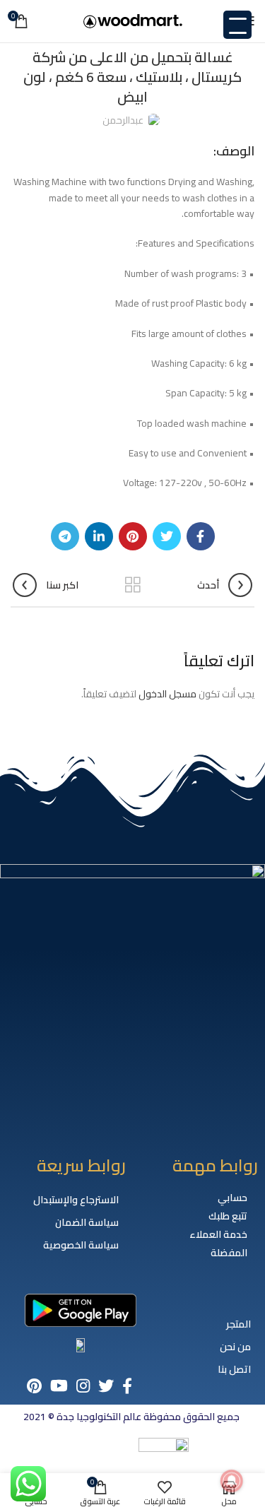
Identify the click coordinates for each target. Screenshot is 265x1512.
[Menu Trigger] (237, 25)
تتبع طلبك (227, 1216)
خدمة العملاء (218, 1234)
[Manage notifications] (231, 1481)
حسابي (232, 1197)
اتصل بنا (234, 1369)
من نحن (235, 1346)
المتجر (238, 1324)
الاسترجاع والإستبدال (76, 1200)
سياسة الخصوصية (81, 1245)
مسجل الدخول (167, 694)
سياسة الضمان (87, 1222)
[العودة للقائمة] (132, 585)
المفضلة (229, 1253)
